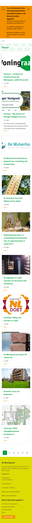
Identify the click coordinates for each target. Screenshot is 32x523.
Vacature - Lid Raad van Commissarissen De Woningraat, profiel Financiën (16, 77)
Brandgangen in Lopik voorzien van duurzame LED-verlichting (15, 281)
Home (3, 41)
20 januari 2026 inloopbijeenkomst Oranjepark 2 (11, 431)
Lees (5, 86)
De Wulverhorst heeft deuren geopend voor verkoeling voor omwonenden (16, 161)
